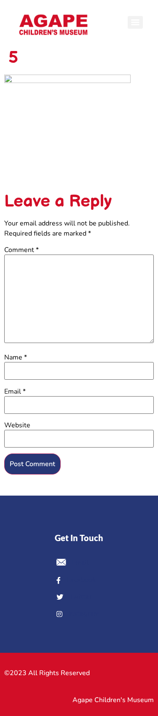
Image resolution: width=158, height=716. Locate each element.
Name (15, 357)
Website (17, 425)
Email (15, 391)
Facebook (80, 580)
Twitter (79, 596)
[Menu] (135, 22)
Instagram (83, 613)
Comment (21, 250)
